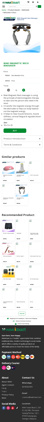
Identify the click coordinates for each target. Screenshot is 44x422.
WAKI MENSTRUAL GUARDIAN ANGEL (7, 176)
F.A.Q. (4, 388)
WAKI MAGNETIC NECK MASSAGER (20, 198)
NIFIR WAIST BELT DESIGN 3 (34, 279)
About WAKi (7, 382)
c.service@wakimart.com (31, 397)
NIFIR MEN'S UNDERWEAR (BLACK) (8, 233)
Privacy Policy (8, 395)
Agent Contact (8, 385)
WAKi (4, 398)
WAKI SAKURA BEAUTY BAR (7, 256)
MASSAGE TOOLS (10, 12)
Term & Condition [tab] (13, 144)
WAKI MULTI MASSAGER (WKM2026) (20, 176)
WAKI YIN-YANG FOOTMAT (34, 175)
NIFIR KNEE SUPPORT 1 (20, 256)
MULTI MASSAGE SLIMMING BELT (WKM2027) (8, 198)
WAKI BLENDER (19, 233)
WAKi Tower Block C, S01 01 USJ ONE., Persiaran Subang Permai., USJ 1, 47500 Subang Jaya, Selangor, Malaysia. (31, 413)
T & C (4, 391)
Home (4, 10)
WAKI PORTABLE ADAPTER (7, 279)
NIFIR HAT (31, 301)
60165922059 (27, 387)
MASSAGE (25, 10)
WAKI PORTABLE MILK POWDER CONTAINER (8, 302)
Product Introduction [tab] (14, 138)
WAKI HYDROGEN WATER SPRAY (35, 256)
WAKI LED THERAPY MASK (21, 301)
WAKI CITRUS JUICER (20, 279)
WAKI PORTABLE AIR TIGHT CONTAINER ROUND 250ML (34, 234)
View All (22, 313)
